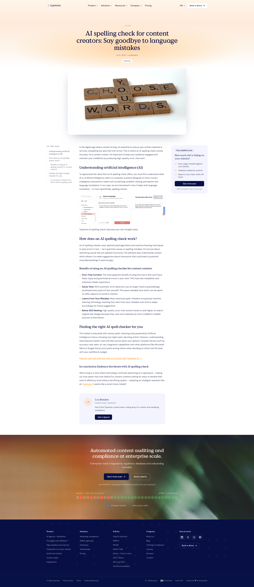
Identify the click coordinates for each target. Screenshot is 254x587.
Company (135, 5)
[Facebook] (200, 537)
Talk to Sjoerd (103, 417)
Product (92, 5)
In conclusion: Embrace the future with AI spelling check (61, 181)
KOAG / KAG (118, 549)
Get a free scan (189, 183)
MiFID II (116, 541)
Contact (149, 558)
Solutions (105, 5)
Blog (148, 541)
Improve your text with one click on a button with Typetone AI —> (110, 358)
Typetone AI (88, 384)
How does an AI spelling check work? (59, 159)
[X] (188, 537)
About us (150, 536)
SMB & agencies (87, 541)
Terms (78, 581)
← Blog (127, 26)
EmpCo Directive (120, 536)
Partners (149, 553)
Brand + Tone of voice (122, 553)
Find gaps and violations (57, 541)
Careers (149, 549)
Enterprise (84, 545)
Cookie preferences (91, 581)
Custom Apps (52, 558)
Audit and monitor (54, 553)
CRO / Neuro (118, 558)
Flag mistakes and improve (58, 545)
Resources (120, 5)
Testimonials (85, 549)
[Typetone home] (54, 5)
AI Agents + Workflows (56, 536)
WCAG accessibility (121, 566)
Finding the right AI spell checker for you (59, 174)
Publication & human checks (59, 549)
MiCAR (116, 545)
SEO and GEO (119, 562)
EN (181, 5)
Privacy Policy (68, 581)
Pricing (148, 5)
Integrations (52, 562)
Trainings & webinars (155, 545)
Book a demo (196, 5)
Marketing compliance (89, 536)
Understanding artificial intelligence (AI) (59, 152)
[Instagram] (194, 537)
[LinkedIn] (182, 537)
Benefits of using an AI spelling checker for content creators (61, 166)
